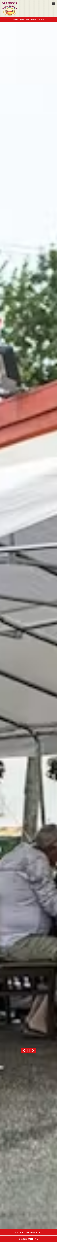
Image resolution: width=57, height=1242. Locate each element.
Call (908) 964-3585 (28, 1232)
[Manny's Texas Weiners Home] (9, 8)
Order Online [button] (28, 1238)
